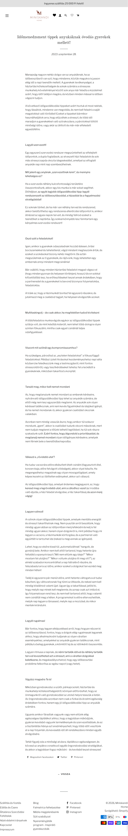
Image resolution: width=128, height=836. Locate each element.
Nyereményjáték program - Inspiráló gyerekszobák (44, 825)
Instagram (75, 812)
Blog (36, 803)
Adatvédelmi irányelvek (13, 820)
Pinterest (74, 807)
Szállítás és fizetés (10, 803)
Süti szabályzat (42, 816)
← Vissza (64, 774)
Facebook (75, 803)
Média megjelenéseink (46, 812)
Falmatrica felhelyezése (46, 807)
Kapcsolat (6, 825)
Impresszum (7, 829)
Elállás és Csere (9, 807)
